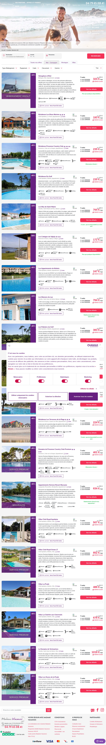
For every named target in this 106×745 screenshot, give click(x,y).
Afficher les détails (87, 389)
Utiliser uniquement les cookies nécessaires (22, 396)
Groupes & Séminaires (96, 724)
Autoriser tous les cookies (83, 396)
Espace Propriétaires (78, 734)
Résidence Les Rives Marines (49, 114)
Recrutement (76, 731)
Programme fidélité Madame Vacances (39, 729)
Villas (74, 62)
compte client (50, 5)
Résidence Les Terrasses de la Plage (51, 419)
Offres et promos (34, 2)
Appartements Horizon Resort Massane (52, 485)
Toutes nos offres (36, 62)
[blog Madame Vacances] (92, 710)
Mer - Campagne (52, 62)
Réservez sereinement (78, 726)
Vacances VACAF (33, 731)
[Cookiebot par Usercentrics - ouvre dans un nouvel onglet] (89, 345)
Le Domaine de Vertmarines (48, 649)
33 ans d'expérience (78, 729)
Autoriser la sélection (53, 396)
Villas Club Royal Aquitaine (48, 519)
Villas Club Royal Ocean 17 (48, 549)
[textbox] (15, 56)
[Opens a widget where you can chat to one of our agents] (99, 741)
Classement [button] (45, 68)
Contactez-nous (76, 724)
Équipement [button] (23, 68)
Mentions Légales (60, 726)
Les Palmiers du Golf (46, 327)
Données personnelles (61, 724)
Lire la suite (5, 46)
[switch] (41, 381)
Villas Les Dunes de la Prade (48, 677)
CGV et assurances (60, 721)
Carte (58, 78)
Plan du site (58, 729)
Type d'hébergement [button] (8, 68)
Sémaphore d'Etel (44, 76)
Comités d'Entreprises (96, 721)
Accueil (3, 50)
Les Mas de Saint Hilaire (47, 207)
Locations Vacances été (12, 50)
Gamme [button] (57, 68)
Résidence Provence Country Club (51, 146)
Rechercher (95, 56)
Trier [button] (97, 68)
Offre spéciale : (52, 105)
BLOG (17, 6)
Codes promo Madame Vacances (37, 734)
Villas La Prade (43, 584)
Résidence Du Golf (45, 176)
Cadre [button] (34, 68)
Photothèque (93, 726)
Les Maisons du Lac (45, 297)
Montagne (64, 62)
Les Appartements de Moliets (48, 268)
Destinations (20, 2)
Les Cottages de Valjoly (47, 237)
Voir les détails (91, 89)
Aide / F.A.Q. (31, 736)
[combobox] (15, 57)
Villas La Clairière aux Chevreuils (50, 615)
